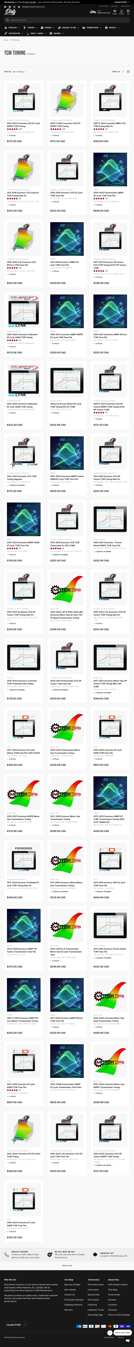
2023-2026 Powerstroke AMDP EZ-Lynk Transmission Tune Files (65, 1085)
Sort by (7, 71)
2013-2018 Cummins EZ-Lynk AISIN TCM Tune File (21, 1085)
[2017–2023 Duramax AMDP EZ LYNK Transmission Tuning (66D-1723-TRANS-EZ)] (110, 793)
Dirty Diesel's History (118, 1284)
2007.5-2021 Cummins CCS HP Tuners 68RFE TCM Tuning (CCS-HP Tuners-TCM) (109, 407)
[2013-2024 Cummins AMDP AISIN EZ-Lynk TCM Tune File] (24, 519)
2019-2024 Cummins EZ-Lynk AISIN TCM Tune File (107, 751)
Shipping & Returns (73, 1304)
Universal (112, 1310)
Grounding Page (95, 1315)
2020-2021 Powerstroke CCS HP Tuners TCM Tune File (65, 682)
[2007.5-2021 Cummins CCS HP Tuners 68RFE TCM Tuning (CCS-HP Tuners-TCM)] (110, 381)
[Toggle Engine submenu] (53, 27)
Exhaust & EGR (69, 28)
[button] (128, 12)
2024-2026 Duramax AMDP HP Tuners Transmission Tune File (22, 950)
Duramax (112, 1299)
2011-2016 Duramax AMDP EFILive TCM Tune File (66, 1019)
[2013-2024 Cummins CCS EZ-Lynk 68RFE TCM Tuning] (24, 100)
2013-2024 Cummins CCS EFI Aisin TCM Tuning (23, 1155)
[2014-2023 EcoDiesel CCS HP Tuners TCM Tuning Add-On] (24, 589)
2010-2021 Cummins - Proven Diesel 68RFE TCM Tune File (107, 544)
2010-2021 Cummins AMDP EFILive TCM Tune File (110, 336)
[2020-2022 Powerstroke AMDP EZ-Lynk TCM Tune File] (110, 169)
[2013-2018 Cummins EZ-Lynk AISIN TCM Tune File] (24, 1061)
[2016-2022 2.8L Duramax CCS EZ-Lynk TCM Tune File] (67, 1130)
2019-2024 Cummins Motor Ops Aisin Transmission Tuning (108, 1019)
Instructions (103, 6)
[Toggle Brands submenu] (63, 33)
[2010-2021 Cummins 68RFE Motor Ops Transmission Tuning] (24, 793)
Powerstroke (114, 1294)
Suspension (14, 33)
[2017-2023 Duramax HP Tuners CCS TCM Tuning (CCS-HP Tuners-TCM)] (110, 239)
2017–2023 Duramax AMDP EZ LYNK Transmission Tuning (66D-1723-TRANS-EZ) (109, 819)
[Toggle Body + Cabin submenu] (45, 33)
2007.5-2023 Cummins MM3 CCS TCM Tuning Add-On (109, 125)
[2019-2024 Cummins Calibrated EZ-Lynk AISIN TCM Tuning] (24, 311)
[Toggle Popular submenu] (18, 27)
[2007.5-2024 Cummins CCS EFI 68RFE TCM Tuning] (67, 100)
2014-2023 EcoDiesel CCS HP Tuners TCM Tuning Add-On (21, 613)
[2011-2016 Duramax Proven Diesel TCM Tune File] (110, 925)
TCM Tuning (15, 40)
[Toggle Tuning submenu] (36, 27)
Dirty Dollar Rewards (73, 1299)
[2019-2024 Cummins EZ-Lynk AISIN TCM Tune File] (110, 727)
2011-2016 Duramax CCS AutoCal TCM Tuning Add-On (23, 194)
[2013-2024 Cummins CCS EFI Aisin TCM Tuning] (24, 1130)
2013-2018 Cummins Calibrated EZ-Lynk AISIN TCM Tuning (22, 405)
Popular (13, 28)
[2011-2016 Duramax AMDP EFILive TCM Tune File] (67, 995)
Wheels (112, 28)
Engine (48, 28)
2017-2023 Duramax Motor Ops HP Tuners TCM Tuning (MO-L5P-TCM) (110, 684)
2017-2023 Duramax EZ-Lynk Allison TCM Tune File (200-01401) (23, 751)
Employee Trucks (96, 1310)
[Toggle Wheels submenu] (118, 27)
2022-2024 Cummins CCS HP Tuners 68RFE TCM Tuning (107, 1155)
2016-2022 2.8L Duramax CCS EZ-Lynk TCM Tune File (66, 1155)
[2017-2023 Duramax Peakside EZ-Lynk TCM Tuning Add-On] (24, 859)
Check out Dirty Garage (119, 1315)
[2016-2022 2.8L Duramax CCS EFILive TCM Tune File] (24, 239)
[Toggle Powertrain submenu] (100, 27)
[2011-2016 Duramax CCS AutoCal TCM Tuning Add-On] (24, 169)
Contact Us (69, 1294)
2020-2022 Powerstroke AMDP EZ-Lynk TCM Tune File (108, 194)
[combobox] (67, 20)
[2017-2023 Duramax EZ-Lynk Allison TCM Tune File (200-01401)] (24, 727)
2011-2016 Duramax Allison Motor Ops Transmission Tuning (66, 884)
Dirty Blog (112, 1289)
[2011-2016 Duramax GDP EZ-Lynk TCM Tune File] (110, 859)
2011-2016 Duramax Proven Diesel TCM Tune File (109, 950)
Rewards (114, 6)
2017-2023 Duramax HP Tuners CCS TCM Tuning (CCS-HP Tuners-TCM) (110, 265)
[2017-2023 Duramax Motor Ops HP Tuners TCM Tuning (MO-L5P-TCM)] (110, 657)
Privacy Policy (109, 1337)
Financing (92, 1304)
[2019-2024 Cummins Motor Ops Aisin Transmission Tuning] (110, 995)
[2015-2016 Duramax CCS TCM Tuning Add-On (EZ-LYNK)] (67, 519)
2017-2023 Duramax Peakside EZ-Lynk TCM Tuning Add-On (23, 884)
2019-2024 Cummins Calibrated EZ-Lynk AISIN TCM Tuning (22, 336)
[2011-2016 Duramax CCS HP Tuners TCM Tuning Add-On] (110, 453)
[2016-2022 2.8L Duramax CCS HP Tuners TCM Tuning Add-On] (110, 589)
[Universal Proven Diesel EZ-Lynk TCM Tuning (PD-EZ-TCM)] (67, 381)
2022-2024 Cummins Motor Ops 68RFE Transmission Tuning (108, 1085)
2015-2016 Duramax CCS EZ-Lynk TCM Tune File (66, 194)
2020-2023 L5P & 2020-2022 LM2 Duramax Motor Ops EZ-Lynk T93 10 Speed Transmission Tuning (66, 615)
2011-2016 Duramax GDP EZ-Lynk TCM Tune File (109, 884)
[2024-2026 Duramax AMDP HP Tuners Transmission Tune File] (24, 925)
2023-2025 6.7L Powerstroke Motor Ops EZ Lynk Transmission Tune (66, 952)
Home (6, 40)
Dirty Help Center (96, 1284)
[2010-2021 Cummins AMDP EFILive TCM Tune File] (110, 311)
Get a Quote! (70, 1289)
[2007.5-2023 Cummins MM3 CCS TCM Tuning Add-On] (110, 100)
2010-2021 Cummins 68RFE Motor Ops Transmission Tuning (23, 818)
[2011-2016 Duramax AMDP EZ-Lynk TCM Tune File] (67, 239)
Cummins (112, 1304)
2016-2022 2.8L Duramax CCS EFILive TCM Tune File (21, 263)
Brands (57, 33)
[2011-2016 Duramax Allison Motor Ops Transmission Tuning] (67, 859)
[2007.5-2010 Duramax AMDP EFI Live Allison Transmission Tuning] (24, 995)
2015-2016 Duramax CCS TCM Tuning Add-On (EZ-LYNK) (64, 544)
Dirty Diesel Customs (17, 1337)
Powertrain (92, 28)
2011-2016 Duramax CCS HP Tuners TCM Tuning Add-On (106, 478)
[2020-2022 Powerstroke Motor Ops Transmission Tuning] (67, 727)
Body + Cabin (37, 33)
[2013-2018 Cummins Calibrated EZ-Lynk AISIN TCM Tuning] (24, 381)
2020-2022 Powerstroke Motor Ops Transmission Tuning (65, 751)
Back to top (67, 1265)
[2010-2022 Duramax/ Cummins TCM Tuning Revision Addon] (24, 657)
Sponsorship (93, 1294)
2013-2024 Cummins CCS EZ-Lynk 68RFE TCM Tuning (23, 125)
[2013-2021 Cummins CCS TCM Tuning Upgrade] (24, 453)
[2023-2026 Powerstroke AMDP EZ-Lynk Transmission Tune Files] (67, 1061)
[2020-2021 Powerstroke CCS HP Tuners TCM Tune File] (67, 657)
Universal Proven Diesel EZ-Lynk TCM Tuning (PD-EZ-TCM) (65, 405)
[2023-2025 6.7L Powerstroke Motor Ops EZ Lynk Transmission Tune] (67, 925)
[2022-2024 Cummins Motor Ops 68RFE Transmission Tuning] (110, 1061)
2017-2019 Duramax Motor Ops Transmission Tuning (65, 818)
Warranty (68, 1310)
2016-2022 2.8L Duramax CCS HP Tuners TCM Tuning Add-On (109, 613)
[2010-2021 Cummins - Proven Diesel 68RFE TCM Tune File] (110, 519)
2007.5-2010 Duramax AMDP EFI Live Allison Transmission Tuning (22, 1019)
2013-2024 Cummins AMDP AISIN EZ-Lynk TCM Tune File (23, 544)
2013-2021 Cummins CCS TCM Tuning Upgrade (21, 478)
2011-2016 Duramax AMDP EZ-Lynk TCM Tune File (64, 263)
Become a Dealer (72, 1284)
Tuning (30, 28)
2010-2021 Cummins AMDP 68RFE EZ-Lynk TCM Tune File (66, 336)
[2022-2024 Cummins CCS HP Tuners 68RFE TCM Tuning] (110, 1130)
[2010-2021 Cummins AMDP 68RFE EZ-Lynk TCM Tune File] (67, 311)
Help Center (125, 6)
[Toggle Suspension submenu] (22, 33)
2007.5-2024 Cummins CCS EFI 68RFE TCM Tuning (65, 125)
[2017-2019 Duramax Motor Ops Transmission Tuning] (67, 793)
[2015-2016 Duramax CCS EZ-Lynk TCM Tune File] (67, 169)
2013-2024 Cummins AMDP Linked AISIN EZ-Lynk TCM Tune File (67, 478)
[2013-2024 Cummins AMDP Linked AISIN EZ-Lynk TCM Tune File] (67, 453)
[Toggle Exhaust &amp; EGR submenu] (78, 27)
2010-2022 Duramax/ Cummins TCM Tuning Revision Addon (22, 682)
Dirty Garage (30, 2)
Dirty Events (93, 1299)
